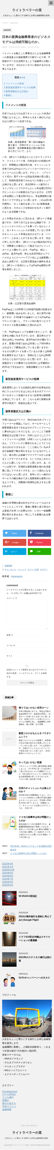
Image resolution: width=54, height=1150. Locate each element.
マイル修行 (8, 1097)
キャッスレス (10, 569)
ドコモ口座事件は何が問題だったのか (28, 853)
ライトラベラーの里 (27, 10)
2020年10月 (8, 870)
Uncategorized (9, 1091)
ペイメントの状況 (14, 83)
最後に (8, 95)
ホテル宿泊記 (9, 1094)
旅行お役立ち (9, 1103)
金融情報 (8, 566)
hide (22, 77)
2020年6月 (7, 882)
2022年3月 (7, 864)
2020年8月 (7, 876)
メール (10, 645)
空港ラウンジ (9, 1106)
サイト (9, 656)
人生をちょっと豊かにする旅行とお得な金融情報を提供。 (27, 1138)
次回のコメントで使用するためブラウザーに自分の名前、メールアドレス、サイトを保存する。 (26, 673)
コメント (11, 598)
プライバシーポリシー (29, 1126)
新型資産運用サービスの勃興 (20, 87)
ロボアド (44, 569)
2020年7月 (7, 879)
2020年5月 (7, 885)
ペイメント (21, 569)
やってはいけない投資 (30, 762)
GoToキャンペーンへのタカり (34, 977)
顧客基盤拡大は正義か (16, 91)
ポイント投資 (33, 569)
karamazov (17, 576)
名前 (9, 635)
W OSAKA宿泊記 (28, 896)
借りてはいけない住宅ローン (34, 707)
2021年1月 (7, 867)
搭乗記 (5, 1100)
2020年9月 (7, 873)
